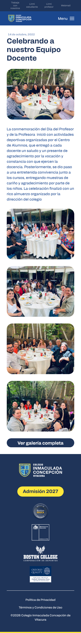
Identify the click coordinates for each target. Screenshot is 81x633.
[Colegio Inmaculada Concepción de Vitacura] (20, 18)
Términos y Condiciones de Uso (40, 607)
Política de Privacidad (41, 599)
